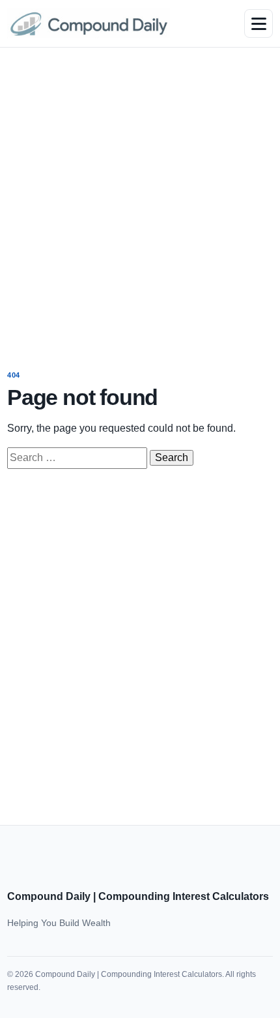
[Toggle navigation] (258, 23)
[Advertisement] (140, 199)
